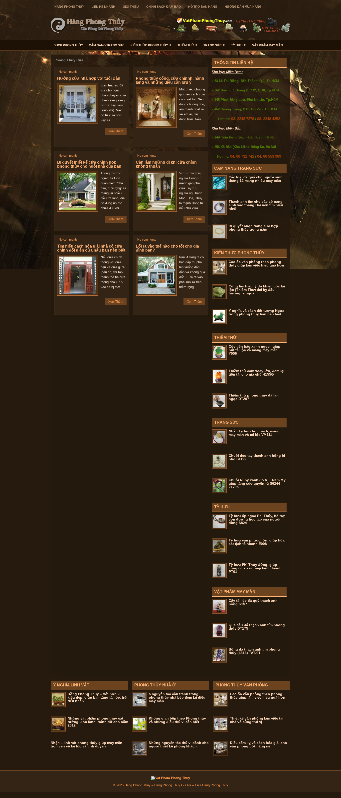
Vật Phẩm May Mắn (267, 45)
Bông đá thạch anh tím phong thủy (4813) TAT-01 (254, 651)
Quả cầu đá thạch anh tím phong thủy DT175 (257, 626)
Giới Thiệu (131, 6)
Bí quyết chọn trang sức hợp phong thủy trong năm (253, 227)
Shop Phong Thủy (68, 45)
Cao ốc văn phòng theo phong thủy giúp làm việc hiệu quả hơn (256, 263)
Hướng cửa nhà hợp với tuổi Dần (88, 78)
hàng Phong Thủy (69, 6)
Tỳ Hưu (238, 45)
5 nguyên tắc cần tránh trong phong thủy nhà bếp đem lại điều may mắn (177, 697)
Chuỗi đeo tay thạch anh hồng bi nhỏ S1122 (257, 457)
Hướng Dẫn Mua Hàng (243, 6)
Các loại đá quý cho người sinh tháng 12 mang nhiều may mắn (256, 179)
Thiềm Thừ (187, 45)
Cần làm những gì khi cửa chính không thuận (166, 164)
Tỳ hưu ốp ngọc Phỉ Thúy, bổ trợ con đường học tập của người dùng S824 (257, 519)
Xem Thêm (115, 131)
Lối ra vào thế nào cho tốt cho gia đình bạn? (167, 248)
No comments (68, 71)
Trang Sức (214, 45)
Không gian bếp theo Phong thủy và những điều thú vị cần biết (177, 720)
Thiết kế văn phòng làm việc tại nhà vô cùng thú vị (256, 720)
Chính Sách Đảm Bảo (163, 6)
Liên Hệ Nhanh (103, 6)
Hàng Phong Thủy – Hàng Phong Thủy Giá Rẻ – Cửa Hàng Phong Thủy (176, 785)
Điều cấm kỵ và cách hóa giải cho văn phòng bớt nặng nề (258, 744)
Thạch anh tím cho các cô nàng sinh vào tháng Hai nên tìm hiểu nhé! (256, 205)
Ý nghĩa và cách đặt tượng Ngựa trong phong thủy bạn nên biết (256, 312)
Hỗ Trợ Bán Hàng (202, 6)
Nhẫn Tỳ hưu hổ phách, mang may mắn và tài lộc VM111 (254, 433)
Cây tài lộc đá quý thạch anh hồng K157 (253, 602)
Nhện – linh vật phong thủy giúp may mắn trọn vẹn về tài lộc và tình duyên (86, 744)
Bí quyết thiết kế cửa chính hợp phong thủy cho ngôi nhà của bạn (89, 164)
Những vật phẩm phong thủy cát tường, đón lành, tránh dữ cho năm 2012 (98, 721)
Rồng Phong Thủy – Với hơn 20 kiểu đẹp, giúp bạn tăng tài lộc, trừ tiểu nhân (97, 697)
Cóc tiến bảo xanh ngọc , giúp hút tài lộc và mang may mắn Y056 (254, 349)
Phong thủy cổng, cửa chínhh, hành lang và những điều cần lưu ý (170, 80)
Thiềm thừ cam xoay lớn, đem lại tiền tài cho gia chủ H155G (256, 372)
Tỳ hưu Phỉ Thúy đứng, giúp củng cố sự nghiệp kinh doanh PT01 (255, 568)
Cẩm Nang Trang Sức (107, 45)
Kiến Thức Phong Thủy (151, 45)
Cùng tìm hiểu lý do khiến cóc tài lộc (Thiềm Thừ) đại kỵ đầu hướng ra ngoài (257, 289)
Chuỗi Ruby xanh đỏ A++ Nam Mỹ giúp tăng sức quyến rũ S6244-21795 (257, 483)
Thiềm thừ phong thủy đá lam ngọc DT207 (254, 397)
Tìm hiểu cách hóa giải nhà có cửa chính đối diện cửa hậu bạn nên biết (91, 248)
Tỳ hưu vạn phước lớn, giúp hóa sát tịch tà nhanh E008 (257, 542)
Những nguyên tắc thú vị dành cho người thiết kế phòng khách (179, 744)
